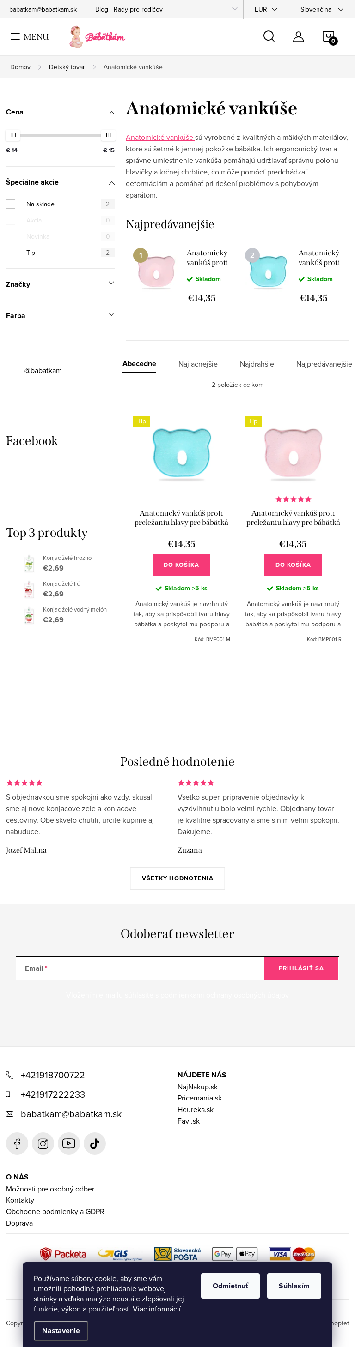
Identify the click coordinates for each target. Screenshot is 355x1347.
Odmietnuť (230, 1286)
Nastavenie (61, 1330)
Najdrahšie (257, 364)
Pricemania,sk (200, 1098)
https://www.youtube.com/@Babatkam (69, 1143)
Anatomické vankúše (160, 137)
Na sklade (68, 204)
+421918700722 (53, 1075)
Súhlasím (294, 1286)
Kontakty (20, 1200)
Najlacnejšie (198, 364)
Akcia (68, 220)
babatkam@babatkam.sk (43, 9)
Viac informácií (157, 1309)
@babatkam (43, 370)
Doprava (19, 1223)
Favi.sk (189, 1121)
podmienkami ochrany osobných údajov (224, 995)
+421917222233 (53, 1094)
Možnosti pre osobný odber (50, 1189)
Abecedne (139, 364)
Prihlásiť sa (301, 968)
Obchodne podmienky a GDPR (55, 1211)
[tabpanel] (182, 275)
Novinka (68, 236)
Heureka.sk (196, 1109)
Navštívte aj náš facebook (17, 1143)
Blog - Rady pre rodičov (129, 9)
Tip (68, 252)
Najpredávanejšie (324, 364)
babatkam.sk (43, 1143)
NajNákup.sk (198, 1087)
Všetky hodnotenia (178, 878)
